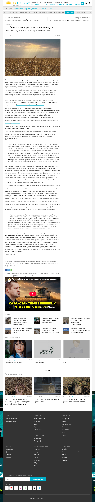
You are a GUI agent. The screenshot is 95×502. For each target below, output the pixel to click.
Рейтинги (65, 427)
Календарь (9, 449)
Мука (50, 12)
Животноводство (13, 12)
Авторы (64, 460)
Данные (9, 446)
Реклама (64, 457)
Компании (47, 360)
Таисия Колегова (37, 276)
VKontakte (37, 460)
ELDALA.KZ (66, 446)
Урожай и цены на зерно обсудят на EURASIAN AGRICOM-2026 (33, 9)
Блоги (64, 421)
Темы (8, 416)
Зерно (35, 12)
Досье (16, 360)
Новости (37, 416)
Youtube (36, 454)
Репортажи (65, 430)
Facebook (15, 263)
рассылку (11, 266)
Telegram (27, 263)
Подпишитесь (38, 479)
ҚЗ (86, 3)
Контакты (65, 454)
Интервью (65, 418)
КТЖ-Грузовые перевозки (22, 276)
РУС (82, 3)
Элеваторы (69, 12)
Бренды (8, 457)
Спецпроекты (66, 424)
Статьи (16, 397)
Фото (63, 432)
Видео (64, 435)
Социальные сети (41, 446)
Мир (29, 12)
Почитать (66, 416)
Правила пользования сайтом (71, 452)
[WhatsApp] (11, 270)
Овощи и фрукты (79, 12)
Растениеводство (11, 418)
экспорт (7, 273)
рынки (52, 273)
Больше (47, 370)
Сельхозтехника (59, 12)
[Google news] (39, 488)
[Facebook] (6, 270)
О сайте (64, 449)
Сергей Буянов (43, 273)
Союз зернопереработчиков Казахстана (24, 273)
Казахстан (23, 12)
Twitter (36, 457)
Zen (35, 466)
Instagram (51, 263)
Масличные (43, 12)
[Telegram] (8, 270)
